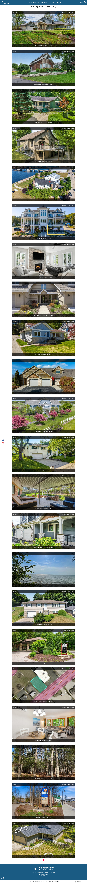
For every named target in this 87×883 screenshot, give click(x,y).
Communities (44, 2)
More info (64, 12)
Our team (51, 2)
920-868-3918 (6, 3)
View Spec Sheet (70, 12)
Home (30, 2)
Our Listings (36, 2)
